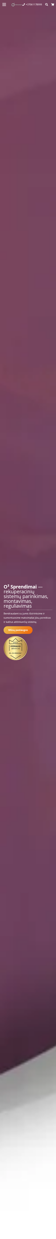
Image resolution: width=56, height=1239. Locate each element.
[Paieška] (47, 4)
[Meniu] (4, 4)
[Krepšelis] (53, 4)
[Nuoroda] (16, 4)
